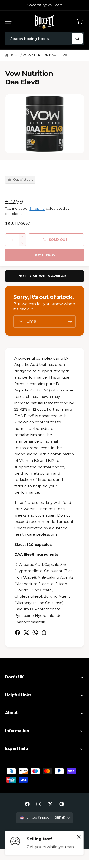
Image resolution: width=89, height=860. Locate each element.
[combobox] (44, 38)
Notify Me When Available (44, 276)
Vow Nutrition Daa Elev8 (45, 55)
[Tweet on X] (26, 632)
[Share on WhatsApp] (35, 632)
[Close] (79, 837)
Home (14, 55)
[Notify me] (70, 321)
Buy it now (44, 255)
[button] (8, 21)
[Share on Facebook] (17, 632)
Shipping (37, 208)
